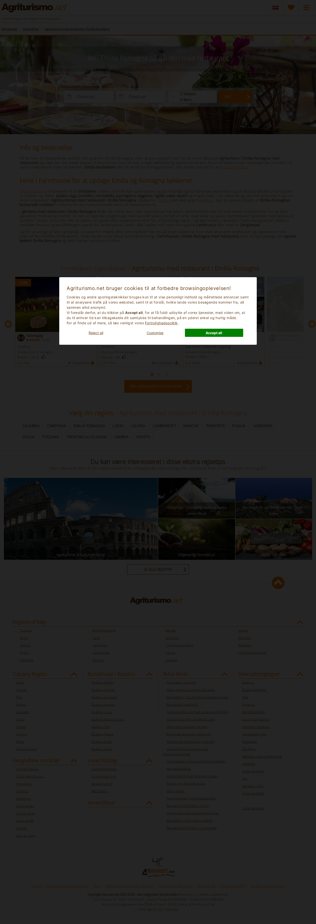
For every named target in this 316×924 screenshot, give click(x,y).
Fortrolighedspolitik (161, 323)
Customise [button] (155, 333)
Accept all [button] (214, 333)
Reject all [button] (96, 333)
